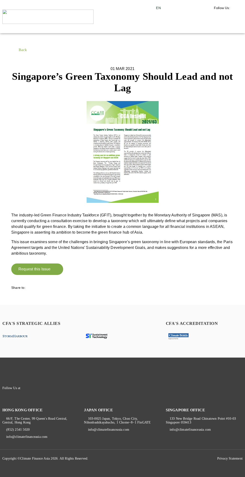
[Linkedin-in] (34, 388)
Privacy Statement (230, 458)
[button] (229, 26)
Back (23, 50)
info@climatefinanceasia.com (26, 437)
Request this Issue (34, 269)
